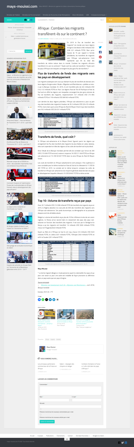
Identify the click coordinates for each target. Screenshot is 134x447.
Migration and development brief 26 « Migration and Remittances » (63, 285)
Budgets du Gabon (98, 436)
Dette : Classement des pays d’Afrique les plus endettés (120, 127)
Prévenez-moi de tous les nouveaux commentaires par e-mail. (56, 412)
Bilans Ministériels (77, 15)
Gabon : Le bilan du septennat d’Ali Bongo (122, 232)
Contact (70, 436)
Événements (61, 436)
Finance (51, 20)
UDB (87, 15)
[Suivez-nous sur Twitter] (28, 20)
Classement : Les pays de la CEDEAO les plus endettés (120, 117)
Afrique (47, 339)
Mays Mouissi (44, 39)
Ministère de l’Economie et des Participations (56, 15)
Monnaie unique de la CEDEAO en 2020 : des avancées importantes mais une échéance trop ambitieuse (19, 164)
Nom (41, 397)
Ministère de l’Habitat (13, 15)
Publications (50, 436)
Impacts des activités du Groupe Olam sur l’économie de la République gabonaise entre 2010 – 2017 (19, 267)
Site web (42, 403)
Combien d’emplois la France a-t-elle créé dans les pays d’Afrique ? (91, 366)
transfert (58, 339)
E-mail (74, 397)
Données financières (82, 436)
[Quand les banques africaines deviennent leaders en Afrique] (65, 314)
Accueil (32, 436)
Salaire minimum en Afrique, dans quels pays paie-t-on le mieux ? (122, 180)
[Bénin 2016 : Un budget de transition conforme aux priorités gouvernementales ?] (85, 314)
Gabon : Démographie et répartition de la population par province (120, 46)
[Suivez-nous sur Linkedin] (31, 20)
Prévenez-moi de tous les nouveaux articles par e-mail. (55, 417)
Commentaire (44, 384)
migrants (53, 339)
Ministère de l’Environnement (31, 15)
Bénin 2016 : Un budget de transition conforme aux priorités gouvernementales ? (84, 321)
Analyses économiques (98, 15)
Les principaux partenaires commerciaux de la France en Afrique (47, 366)
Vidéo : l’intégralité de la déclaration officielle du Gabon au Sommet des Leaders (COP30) (18, 101)
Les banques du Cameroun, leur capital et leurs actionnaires (120, 137)
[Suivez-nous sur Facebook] (25, 20)
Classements (42, 20)
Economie (120, 228)
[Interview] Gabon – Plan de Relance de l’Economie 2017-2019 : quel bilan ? (19, 123)
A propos (40, 436)
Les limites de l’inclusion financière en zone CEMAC (120, 56)
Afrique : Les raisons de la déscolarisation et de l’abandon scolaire (120, 107)
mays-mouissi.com (22, 6)
